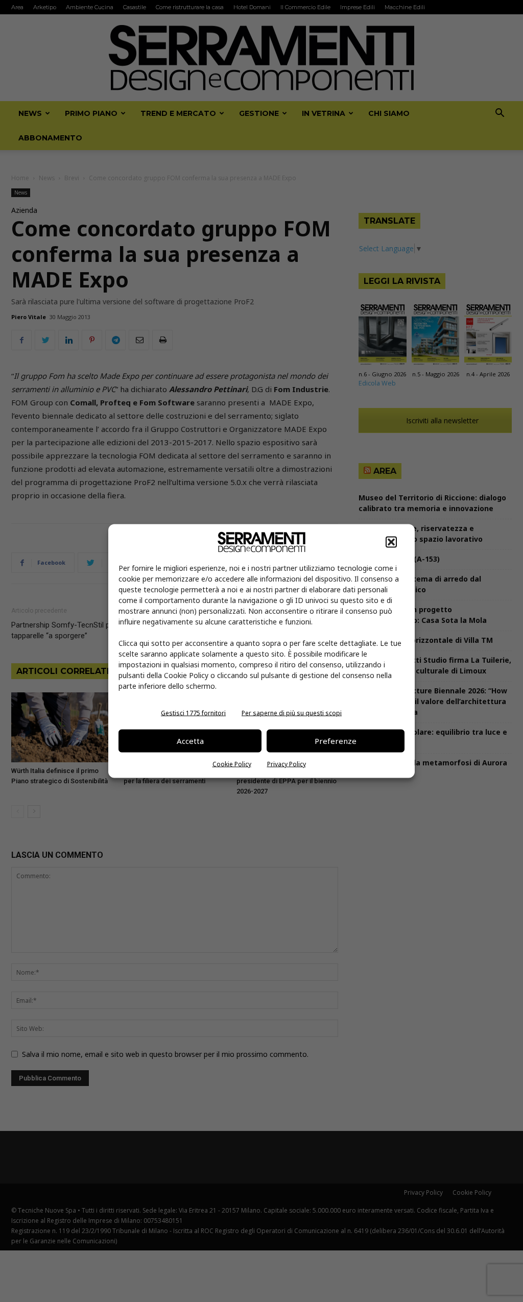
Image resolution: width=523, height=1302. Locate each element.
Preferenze (335, 741)
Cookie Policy (231, 763)
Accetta (190, 741)
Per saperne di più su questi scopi (292, 712)
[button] (391, 542)
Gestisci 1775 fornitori (193, 712)
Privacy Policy (286, 763)
